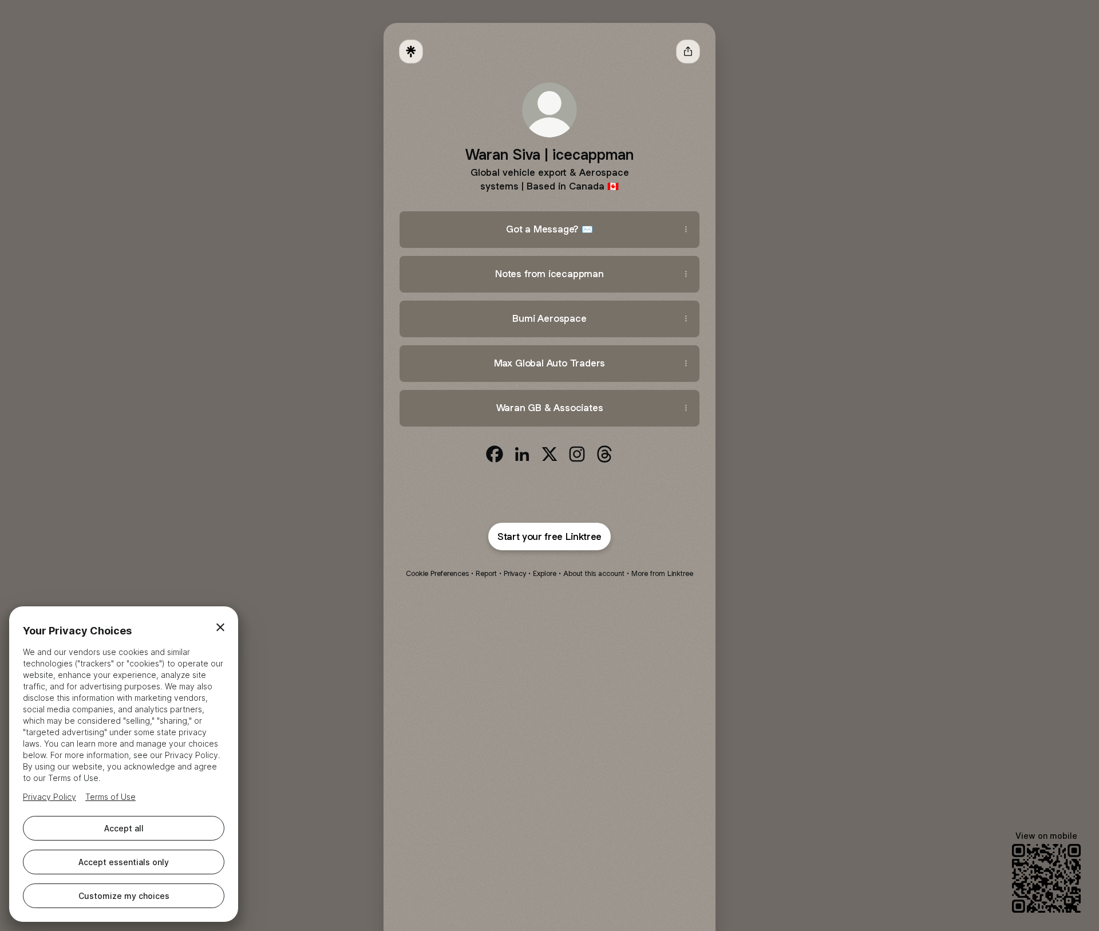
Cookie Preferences (437, 573)
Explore (544, 573)
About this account (593, 573)
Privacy (515, 573)
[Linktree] (411, 51)
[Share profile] (688, 51)
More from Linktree (662, 573)
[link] (494, 454)
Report (486, 573)
